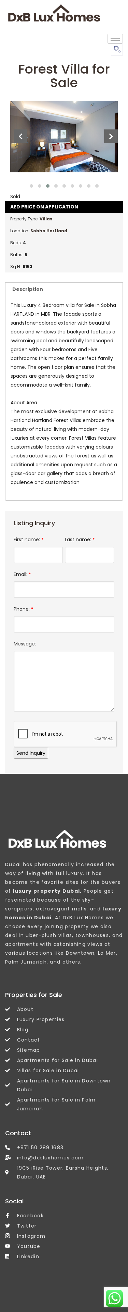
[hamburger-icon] (115, 39)
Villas (46, 219)
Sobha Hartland (48, 231)
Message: (25, 643)
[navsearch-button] (117, 50)
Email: (22, 574)
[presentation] (20, 136)
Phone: (23, 609)
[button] (31, 186)
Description (27, 289)
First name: (28, 539)
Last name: (80, 539)
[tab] (64, 289)
